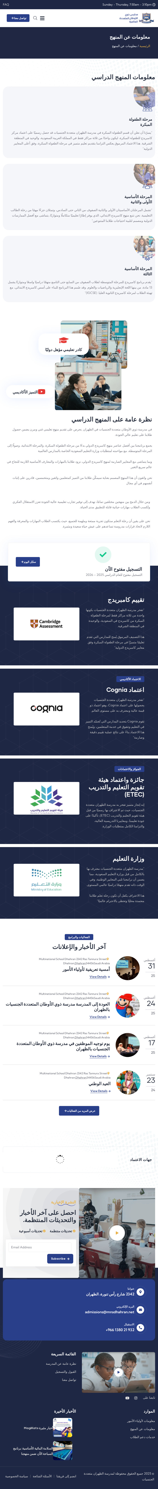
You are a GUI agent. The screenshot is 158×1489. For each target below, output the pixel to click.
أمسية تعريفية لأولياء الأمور (86, 969)
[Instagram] (136, 1398)
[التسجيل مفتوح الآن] (103, 554)
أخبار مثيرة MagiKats (38, 1428)
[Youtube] (127, 1398)
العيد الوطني (100, 1083)
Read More (13, 156)
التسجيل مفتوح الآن (123, 569)
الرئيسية (145, 46)
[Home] (136, 18)
